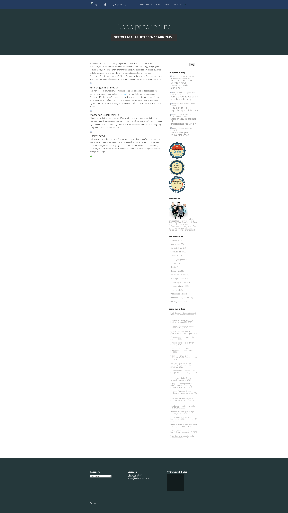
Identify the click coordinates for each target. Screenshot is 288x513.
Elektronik (174, 255)
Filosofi (166, 5)
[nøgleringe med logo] (91, 83)
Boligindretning (176, 248)
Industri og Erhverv (177, 274)
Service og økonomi (178, 282)
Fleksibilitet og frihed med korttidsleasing (180, 431)
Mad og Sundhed (177, 278)
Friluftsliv (173, 263)
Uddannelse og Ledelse (179, 297)
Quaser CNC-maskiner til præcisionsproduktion (180, 332)
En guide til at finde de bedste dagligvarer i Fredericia (182, 392)
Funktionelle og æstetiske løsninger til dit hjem (180, 418)
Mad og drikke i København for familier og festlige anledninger (182, 364)
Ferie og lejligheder (177, 259)
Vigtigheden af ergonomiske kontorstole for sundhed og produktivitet (181, 386)
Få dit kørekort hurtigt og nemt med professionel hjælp (182, 371)
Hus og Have (175, 271)
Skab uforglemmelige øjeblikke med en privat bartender (184, 399)
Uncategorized (176, 301)
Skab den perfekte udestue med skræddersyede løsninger (181, 84)
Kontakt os (176, 5)
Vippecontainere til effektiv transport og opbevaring (180, 349)
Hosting (173, 267)
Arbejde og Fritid (176, 240)
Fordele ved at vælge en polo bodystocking (184, 98)
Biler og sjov (175, 244)
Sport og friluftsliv (177, 286)
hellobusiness (146, 5)
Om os (157, 5)
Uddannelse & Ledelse (179, 294)
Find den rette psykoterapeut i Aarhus (184, 109)
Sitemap (93, 503)
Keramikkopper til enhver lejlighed (180, 133)
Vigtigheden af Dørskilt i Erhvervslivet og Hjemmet (180, 357)
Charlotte (139, 37)
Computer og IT (176, 252)
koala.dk (124, 94)
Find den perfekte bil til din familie (183, 343)
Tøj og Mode (175, 290)
